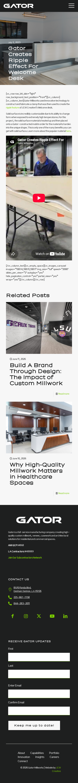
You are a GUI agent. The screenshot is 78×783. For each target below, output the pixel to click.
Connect (23, 761)
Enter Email (14, 685)
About (21, 753)
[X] (39, 619)
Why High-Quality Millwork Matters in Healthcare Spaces (37, 474)
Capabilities (37, 753)
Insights (39, 757)
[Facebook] (12, 619)
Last (10, 666)
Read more (63, 394)
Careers (54, 757)
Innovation (24, 757)
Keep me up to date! (34, 725)
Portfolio (54, 753)
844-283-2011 (22, 603)
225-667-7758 (22, 597)
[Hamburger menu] (71, 6)
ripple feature (12, 108)
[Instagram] (26, 619)
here (68, 131)
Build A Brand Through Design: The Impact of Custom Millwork (36, 374)
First (10, 649)
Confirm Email (16, 702)
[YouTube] (52, 619)
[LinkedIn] (65, 619)
